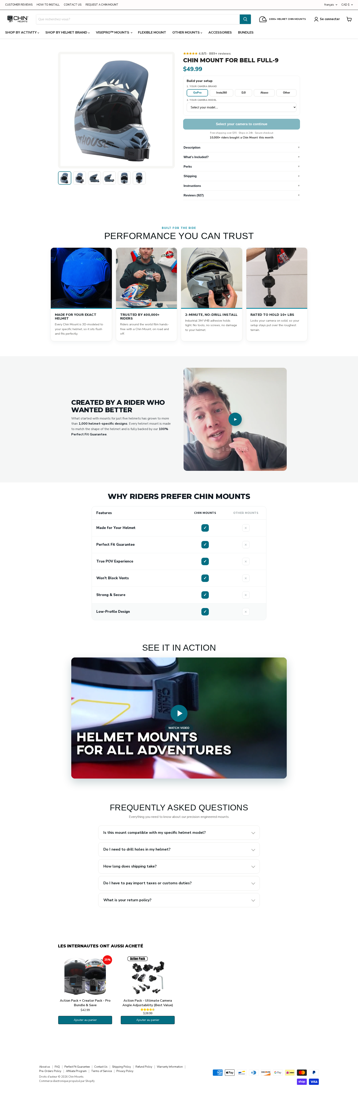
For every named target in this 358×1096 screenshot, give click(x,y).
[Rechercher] (245, 19)
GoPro (197, 92)
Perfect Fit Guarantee (77, 1067)
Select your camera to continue (241, 124)
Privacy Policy (124, 1071)
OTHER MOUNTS (186, 32)
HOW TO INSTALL (48, 4)
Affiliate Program (76, 1071)
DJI (244, 92)
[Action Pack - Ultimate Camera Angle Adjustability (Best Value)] (148, 976)
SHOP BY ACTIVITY (21, 32)
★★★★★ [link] (207, 53)
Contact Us (101, 1067)
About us (44, 1067)
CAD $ (345, 5)
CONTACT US (72, 4)
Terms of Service (101, 1071)
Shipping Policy (121, 1067)
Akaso (264, 92)
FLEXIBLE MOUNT (152, 32)
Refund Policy (143, 1067)
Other (286, 92)
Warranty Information (170, 1067)
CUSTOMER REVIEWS (19, 4)
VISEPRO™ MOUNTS (113, 32)
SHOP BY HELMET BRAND (66, 32)
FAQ (57, 1067)
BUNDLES (246, 32)
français (329, 5)
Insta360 (221, 92)
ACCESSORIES (220, 32)
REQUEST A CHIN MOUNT (102, 4)
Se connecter (330, 19)
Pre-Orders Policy (50, 1071)
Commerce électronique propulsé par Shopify (67, 1081)
